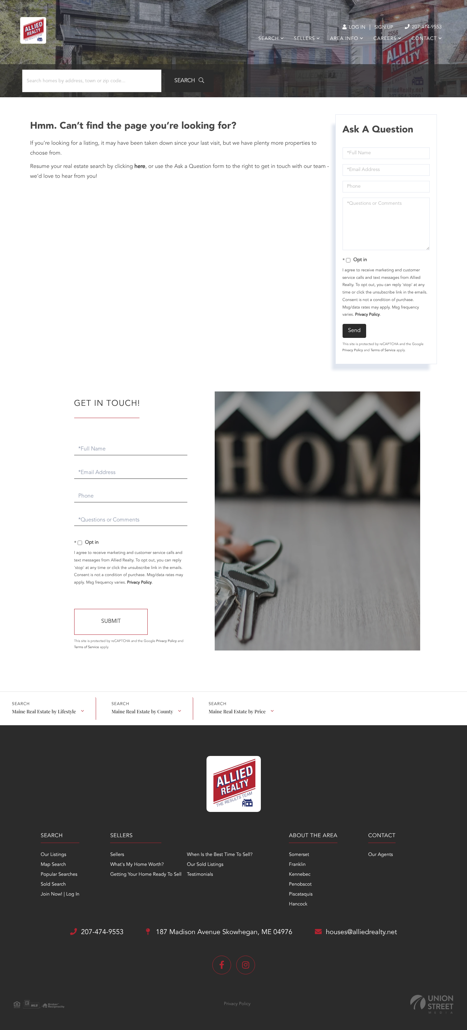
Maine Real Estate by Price (237, 711)
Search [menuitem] (268, 39)
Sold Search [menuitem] (53, 884)
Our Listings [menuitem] (53, 855)
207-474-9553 (426, 27)
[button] (189, 81)
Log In (356, 27)
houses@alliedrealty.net (361, 932)
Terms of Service (383, 350)
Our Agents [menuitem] (380, 855)
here (139, 166)
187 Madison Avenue (223, 932)
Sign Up (383, 27)
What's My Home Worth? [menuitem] (137, 864)
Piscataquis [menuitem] (300, 894)
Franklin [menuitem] (297, 864)
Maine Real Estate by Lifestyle (44, 711)
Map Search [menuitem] (53, 864)
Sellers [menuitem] (304, 39)
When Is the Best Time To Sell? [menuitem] (220, 855)
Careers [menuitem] (384, 39)
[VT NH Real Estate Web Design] (431, 1004)
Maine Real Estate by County (142, 711)
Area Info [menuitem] (344, 39)
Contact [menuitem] (424, 39)
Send (354, 330)
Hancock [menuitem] (298, 904)
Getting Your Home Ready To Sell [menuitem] (145, 874)
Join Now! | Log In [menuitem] (60, 894)
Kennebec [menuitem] (299, 874)
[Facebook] (221, 965)
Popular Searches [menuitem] (59, 874)
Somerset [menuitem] (299, 855)
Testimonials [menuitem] (200, 874)
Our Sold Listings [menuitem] (205, 864)
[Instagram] (245, 965)
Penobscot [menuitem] (300, 884)
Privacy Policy (367, 315)
